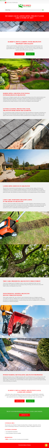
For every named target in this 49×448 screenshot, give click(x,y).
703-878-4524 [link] (15, 2)
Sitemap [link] (29, 445)
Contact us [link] (24, 414)
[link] (46, 445)
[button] (24, 10)
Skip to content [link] (3, 0)
